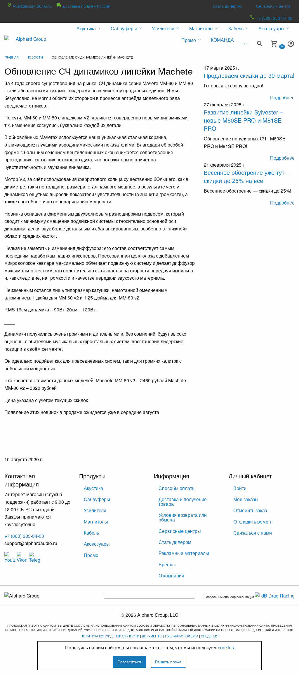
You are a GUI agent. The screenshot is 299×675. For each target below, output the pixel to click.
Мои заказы (245, 499)
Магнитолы (96, 521)
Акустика (93, 488)
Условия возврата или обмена (183, 517)
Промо (91, 555)
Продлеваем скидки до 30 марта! (249, 75)
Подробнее (282, 97)
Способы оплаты (177, 488)
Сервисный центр (273, 6)
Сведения (209, 636)
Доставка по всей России (86, 6)
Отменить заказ (250, 510)
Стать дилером (227, 6)
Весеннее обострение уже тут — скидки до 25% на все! (248, 176)
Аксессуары (97, 543)
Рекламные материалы (184, 553)
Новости (35, 57)
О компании (171, 575)
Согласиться (129, 661)
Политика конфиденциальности (110, 636)
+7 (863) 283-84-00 (273, 18)
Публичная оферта (181, 636)
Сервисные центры (180, 531)
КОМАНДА (222, 39)
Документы (152, 636)
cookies (226, 647)
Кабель (91, 532)
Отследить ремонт (253, 521)
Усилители (95, 510)
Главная (11, 57)
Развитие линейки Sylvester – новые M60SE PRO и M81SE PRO (243, 120)
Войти (239, 488)
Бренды (167, 564)
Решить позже (168, 661)
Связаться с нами (252, 532)
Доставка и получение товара (183, 501)
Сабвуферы (97, 499)
